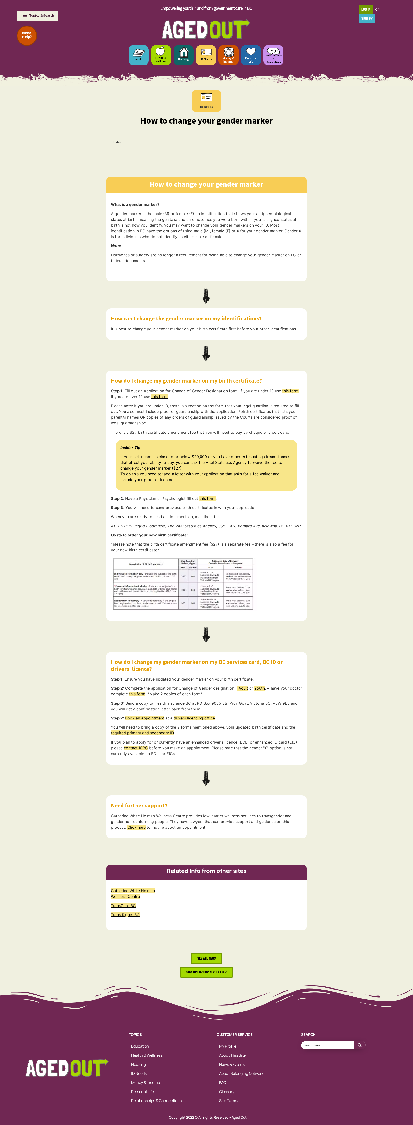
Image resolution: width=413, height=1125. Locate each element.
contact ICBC (136, 748)
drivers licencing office (194, 718)
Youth (259, 688)
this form (290, 391)
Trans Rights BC (125, 914)
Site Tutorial (229, 1100)
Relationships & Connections (156, 1100)
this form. (159, 396)
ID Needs (206, 59)
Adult (242, 688)
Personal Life (251, 60)
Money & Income (228, 60)
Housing (183, 59)
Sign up (367, 18)
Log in (365, 9)
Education (138, 59)
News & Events (232, 1064)
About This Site (232, 1055)
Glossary (226, 1091)
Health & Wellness (161, 59)
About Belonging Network (241, 1073)
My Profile (227, 1046)
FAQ (222, 1082)
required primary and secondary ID (142, 732)
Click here (136, 827)
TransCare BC (123, 905)
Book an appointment (144, 718)
